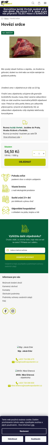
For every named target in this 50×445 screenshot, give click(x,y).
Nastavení (24, 431)
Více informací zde (11, 137)
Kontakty (6, 290)
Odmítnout (12, 439)
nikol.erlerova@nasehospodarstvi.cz (26, 385)
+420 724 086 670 (26, 359)
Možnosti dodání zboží (12, 283)
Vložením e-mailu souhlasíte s (24, 265)
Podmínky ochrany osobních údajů (17, 297)
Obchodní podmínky (11, 294)
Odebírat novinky (25, 257)
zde (32, 425)
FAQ (4, 301)
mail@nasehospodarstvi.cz (26, 362)
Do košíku (25, 162)
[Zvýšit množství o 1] (44, 154)
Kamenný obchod (9, 286)
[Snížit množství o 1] (34, 154)
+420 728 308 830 (26, 383)
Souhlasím (35, 439)
